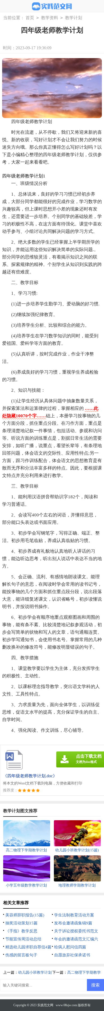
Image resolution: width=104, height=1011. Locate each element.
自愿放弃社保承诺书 (72, 955)
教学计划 (73, 17)
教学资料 (49, 17)
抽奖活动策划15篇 (21, 923)
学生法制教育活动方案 (74, 915)
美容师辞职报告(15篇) (24, 915)
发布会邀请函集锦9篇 (73, 923)
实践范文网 (45, 1005)
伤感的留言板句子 (21, 955)
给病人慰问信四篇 (70, 947)
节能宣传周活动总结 (23, 939)
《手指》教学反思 (21, 931)
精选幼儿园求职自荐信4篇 (28, 947)
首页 (30, 17)
